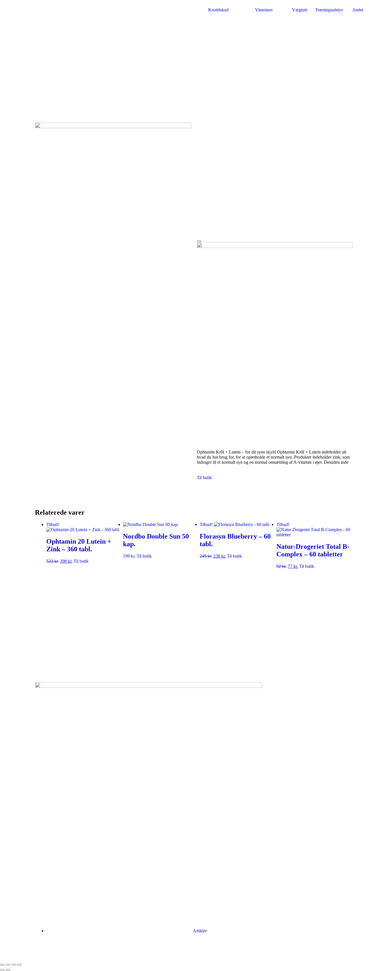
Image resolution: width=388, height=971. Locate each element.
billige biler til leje (231, 950)
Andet (357, 9)
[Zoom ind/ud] (2, 965)
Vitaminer (264, 9)
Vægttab (299, 9)
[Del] (13, 965)
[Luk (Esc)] (19, 965)
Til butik (204, 477)
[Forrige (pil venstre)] (2, 970)
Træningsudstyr (329, 9)
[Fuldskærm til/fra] (8, 965)
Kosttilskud (218, 9)
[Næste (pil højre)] (8, 970)
